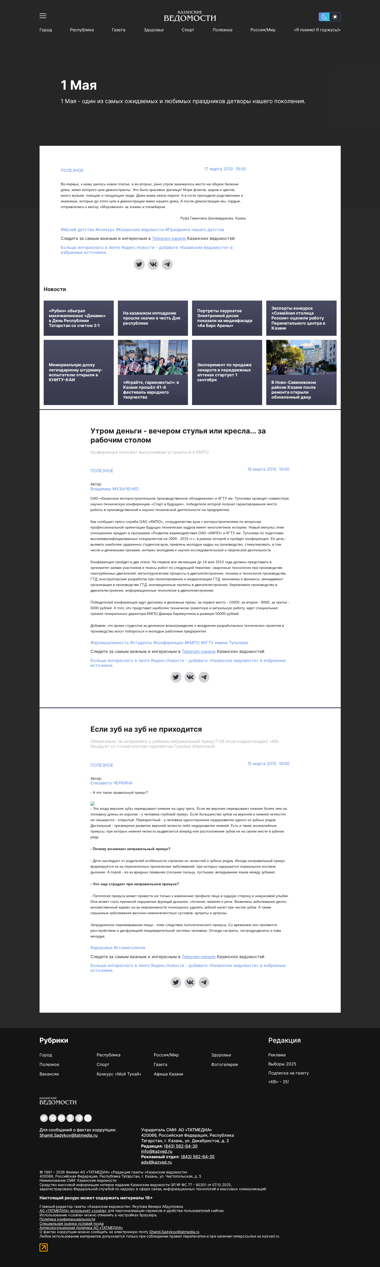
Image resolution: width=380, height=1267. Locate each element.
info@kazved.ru (156, 1151)
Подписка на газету (288, 1072)
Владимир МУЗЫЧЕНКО (114, 488)
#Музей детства (78, 229)
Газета (118, 29)
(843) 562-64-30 (180, 1146)
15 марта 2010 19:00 (268, 763)
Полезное (222, 29)
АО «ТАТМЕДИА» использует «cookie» (73, 1210)
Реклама (277, 1054)
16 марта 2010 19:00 (268, 469)
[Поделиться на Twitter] (139, 264)
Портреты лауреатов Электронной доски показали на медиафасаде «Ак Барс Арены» (225, 318)
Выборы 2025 (282, 1063)
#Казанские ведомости (140, 229)
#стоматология (129, 947)
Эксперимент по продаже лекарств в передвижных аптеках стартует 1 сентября (224, 372)
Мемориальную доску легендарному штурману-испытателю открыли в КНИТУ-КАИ (76, 372)
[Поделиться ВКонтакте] (153, 264)
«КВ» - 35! (278, 1081)
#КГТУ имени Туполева (224, 642)
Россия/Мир (263, 29)
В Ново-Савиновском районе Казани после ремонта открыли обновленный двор (293, 390)
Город (46, 29)
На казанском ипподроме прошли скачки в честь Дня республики (151, 318)
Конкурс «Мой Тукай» (119, 1074)
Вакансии (49, 1074)
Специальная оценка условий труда (72, 1223)
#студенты (141, 642)
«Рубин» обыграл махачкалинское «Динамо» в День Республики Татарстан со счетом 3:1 (77, 318)
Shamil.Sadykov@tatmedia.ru (69, 1135)
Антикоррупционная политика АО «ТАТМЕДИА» (81, 1227)
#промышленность (110, 642)
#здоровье (102, 947)
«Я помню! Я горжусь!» (317, 29)
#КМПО (193, 642)
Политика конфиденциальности (67, 1219)
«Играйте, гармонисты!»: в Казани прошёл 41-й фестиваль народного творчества (151, 390)
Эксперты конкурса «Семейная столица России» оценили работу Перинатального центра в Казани (298, 318)
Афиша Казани (168, 1074)
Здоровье (154, 29)
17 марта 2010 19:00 (225, 168)
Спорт (188, 29)
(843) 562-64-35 (198, 1156)
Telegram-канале (169, 238)
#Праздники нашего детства (194, 229)
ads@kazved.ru (156, 1162)
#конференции (169, 642)
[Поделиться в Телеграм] (167, 264)
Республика (82, 29)
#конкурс (105, 229)
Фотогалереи (224, 1064)
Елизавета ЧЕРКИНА (111, 783)
